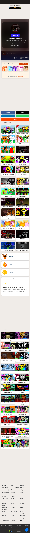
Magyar (4, 511)
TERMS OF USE (11, 527)
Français (22, 487)
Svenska (22, 507)
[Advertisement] (15, 95)
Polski (4, 501)
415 (17, 57)
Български (14, 511)
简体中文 (13, 485)
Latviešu (13, 520)
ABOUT (19, 525)
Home (4, 278)
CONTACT (4, 525)
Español (22, 485)
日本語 (4, 496)
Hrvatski (13, 518)
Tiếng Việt (22, 496)
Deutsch (22, 492)
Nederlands (23, 501)
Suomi (12, 515)
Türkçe (13, 496)
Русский (13, 490)
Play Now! (15, 35)
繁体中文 (13, 503)
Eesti (21, 520)
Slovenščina (5, 520)
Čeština (13, 507)
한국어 (12, 498)
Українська (14, 501)
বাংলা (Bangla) (5, 490)
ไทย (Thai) (5, 498)
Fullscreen (25, 57)
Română (22, 503)
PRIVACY (26, 525)
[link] (4, 70)
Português (22, 490)
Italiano (21, 498)
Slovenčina (22, 515)
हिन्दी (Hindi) (5, 487)
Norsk (3, 518)
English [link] (4, 485)
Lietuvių (22, 518)
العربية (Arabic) (15, 487)
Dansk (4, 515)
